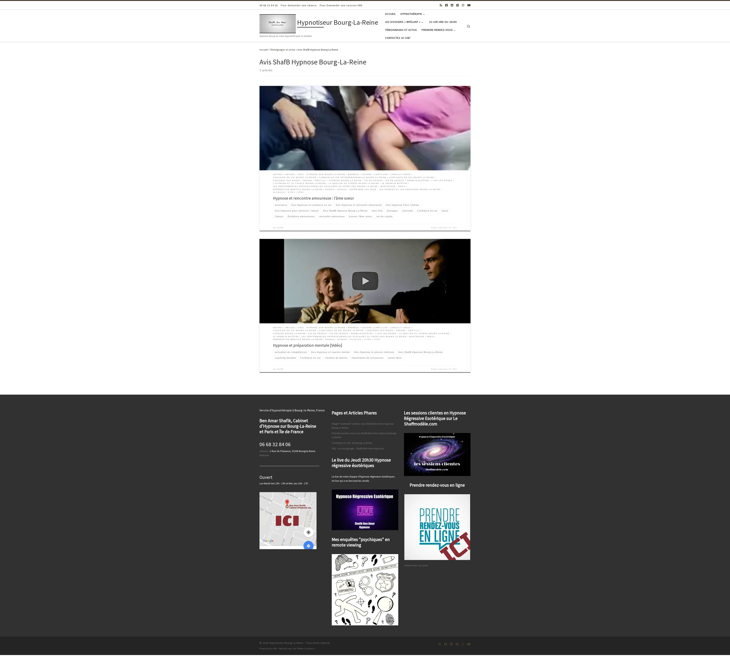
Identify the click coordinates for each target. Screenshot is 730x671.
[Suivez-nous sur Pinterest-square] (457, 5)
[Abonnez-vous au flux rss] (441, 5)
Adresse (263, 451)
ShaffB (280, 228)
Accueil (263, 49)
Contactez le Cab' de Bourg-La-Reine (352, 443)
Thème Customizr (306, 648)
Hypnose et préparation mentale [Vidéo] (307, 345)
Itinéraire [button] (264, 455)
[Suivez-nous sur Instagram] (463, 5)
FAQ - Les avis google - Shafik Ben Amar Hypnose (358, 448)
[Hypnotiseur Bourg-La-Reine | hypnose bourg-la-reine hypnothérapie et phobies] (277, 23)
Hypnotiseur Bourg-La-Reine (286, 643)
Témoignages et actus (282, 49)
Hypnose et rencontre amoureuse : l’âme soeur (313, 198)
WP (275, 648)
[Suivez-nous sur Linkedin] (452, 5)
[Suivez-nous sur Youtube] (469, 5)
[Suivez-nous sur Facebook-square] (446, 5)
